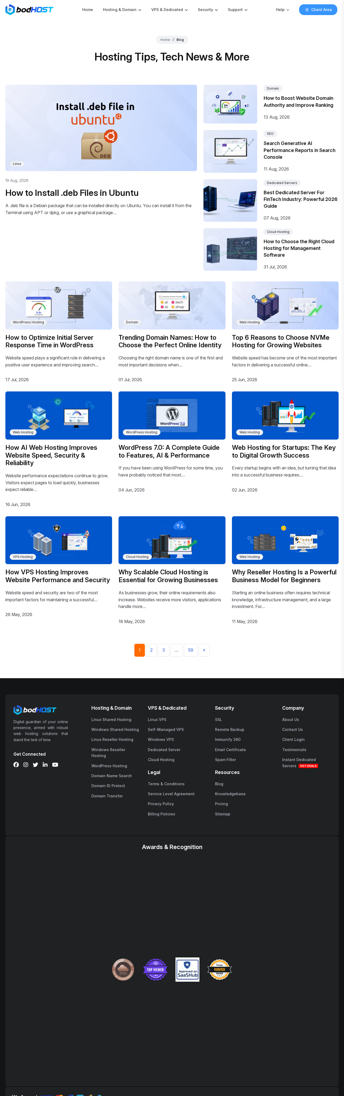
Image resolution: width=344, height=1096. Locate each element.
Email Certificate (230, 749)
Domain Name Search (111, 775)
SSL (218, 719)
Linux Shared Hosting (111, 719)
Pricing (221, 803)
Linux (17, 164)
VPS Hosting (23, 557)
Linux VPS (157, 719)
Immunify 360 (228, 739)
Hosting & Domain (120, 9)
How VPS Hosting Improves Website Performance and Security (57, 576)
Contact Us (292, 729)
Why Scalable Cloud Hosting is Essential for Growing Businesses (168, 576)
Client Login (293, 739)
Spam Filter (225, 759)
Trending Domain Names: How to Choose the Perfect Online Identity (170, 341)
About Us (290, 719)
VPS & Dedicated (167, 9)
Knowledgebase (230, 793)
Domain (273, 88)
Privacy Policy (161, 803)
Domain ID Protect (108, 785)
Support (235, 9)
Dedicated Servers (282, 183)
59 (190, 650)
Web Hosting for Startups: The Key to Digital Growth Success (284, 451)
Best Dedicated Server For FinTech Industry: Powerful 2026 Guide (301, 199)
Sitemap (222, 814)
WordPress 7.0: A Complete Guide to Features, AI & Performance (169, 451)
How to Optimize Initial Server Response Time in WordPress (49, 341)
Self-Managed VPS (166, 729)
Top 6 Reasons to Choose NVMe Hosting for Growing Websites (280, 341)
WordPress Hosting (28, 322)
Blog (219, 784)
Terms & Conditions (166, 784)
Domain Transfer (107, 796)
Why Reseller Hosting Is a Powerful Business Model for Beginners (284, 576)
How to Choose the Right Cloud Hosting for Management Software (299, 248)
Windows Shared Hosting (115, 729)
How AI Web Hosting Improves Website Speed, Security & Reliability (51, 455)
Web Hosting (249, 322)
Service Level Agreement (171, 793)
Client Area (321, 9)
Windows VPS (161, 739)
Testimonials (294, 749)
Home (87, 9)
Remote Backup (229, 729)
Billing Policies (161, 814)
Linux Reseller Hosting (112, 739)
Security (205, 9)
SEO (270, 134)
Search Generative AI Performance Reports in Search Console (299, 150)
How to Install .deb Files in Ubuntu (72, 193)
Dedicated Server (164, 749)
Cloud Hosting (278, 232)
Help (280, 9)
